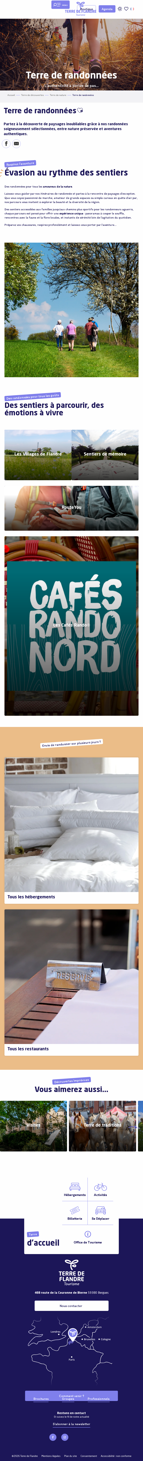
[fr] (132, 9)
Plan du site (70, 1456)
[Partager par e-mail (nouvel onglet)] (16, 144)
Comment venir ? (71, 1396)
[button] (132, 9)
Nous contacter (71, 1306)
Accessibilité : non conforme (116, 1456)
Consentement (89, 1456)
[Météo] (119, 10)
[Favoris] (126, 9)
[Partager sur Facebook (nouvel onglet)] (6, 144)
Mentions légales (51, 1456)
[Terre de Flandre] (80, 9)
